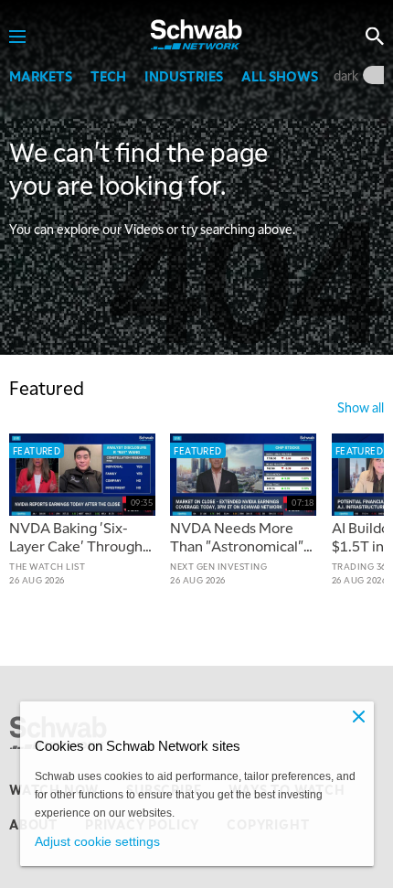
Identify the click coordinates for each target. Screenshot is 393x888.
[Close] (359, 716)
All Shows (279, 76)
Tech (108, 76)
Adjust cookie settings (97, 841)
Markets (40, 76)
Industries (183, 76)
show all (360, 407)
